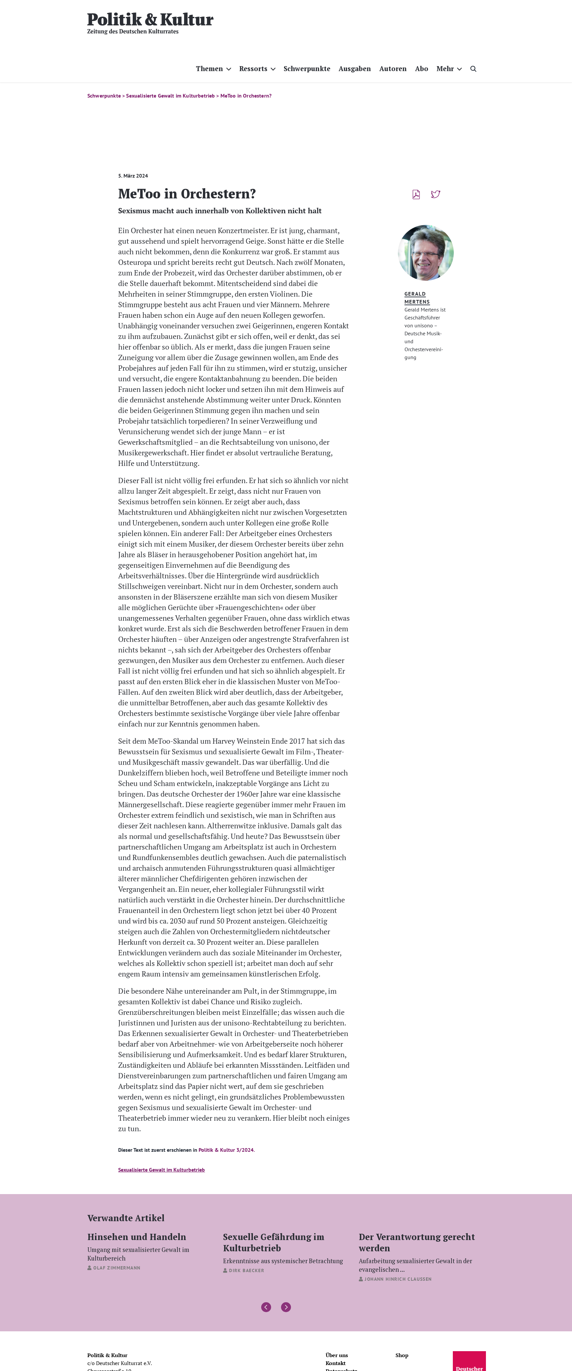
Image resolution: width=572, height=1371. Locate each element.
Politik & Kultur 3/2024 (226, 1149)
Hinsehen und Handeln (138, 1246)
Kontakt (336, 1363)
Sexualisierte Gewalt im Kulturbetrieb (161, 1169)
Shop (402, 1355)
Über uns (337, 1355)
